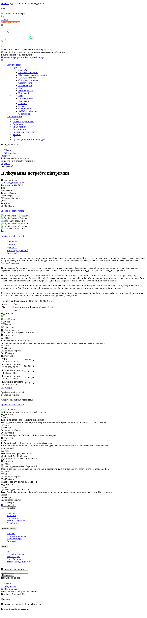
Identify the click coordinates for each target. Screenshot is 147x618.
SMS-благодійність (27, 111)
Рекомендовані (25, 90)
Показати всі (7, 505)
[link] (73, 215)
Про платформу (14, 116)
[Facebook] (1, 580)
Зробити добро (14, 65)
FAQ (15, 137)
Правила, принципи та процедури (29, 139)
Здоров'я (22, 70)
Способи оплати (15, 559)
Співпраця (18, 124)
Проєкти (17, 67)
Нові (20, 88)
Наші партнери (14, 538)
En (8, 32)
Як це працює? (20, 127)
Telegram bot (10, 153)
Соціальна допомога (28, 80)
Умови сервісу (14, 556)
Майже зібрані (25, 85)
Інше (4, 546)
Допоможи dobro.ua (10, 22)
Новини (17, 134)
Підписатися (7, 575)
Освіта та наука (25, 83)
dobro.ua (5, 3)
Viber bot (8, 150)
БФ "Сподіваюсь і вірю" (13, 182)
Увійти (4, 19)
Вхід (3, 231)
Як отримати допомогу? (24, 132)
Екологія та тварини (28, 72)
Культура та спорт (27, 77)
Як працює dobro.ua (16, 536)
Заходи (21, 106)
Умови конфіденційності (19, 561)
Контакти (11, 541)
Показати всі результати (13, 57)
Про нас (17, 119)
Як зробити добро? (16, 554)
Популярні (23, 93)
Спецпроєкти (25, 108)
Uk (8, 29)
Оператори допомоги (23, 121)
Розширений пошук (35, 57)
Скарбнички (24, 114)
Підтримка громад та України (32, 75)
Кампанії (22, 103)
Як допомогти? (20, 129)
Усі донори (6, 387)
